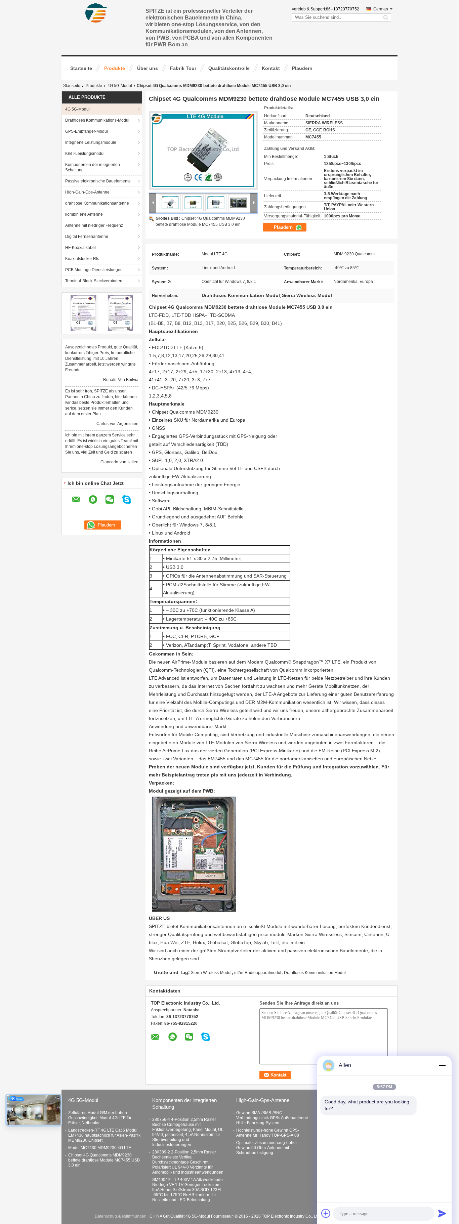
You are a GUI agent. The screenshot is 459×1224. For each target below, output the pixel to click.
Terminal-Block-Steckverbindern (94, 281)
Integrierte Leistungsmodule (90, 142)
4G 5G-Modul (120, 85)
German (380, 9)
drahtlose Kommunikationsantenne (97, 203)
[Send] (442, 1213)
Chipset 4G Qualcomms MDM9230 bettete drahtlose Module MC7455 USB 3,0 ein (104, 1160)
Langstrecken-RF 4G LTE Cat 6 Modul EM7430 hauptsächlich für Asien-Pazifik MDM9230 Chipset (104, 1135)
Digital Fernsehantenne (86, 236)
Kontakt (271, 68)
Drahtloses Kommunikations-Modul (97, 120)
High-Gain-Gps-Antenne (87, 192)
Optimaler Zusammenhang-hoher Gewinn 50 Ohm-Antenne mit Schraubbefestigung (266, 1147)
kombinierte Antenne (84, 214)
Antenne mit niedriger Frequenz (94, 225)
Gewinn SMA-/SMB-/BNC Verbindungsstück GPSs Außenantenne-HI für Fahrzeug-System (272, 1117)
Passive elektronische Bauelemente (98, 181)
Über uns (147, 68)
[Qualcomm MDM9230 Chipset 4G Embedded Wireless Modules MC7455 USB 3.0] (203, 150)
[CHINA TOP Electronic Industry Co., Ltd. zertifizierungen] (83, 312)
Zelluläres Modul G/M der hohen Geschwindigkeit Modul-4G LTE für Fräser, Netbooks (99, 1117)
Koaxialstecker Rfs (82, 258)
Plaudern (302, 68)
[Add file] (326, 1213)
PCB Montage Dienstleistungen (94, 269)
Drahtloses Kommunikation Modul (315, 972)
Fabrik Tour (183, 68)
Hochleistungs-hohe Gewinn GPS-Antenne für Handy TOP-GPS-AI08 (267, 1133)
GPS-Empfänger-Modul (86, 131)
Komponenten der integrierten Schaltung (92, 167)
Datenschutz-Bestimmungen (121, 1216)
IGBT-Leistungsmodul (85, 153)
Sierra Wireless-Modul (211, 972)
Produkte (114, 68)
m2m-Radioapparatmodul (257, 972)
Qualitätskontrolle (229, 68)
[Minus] (442, 1065)
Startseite (81, 68)
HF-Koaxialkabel (80, 247)
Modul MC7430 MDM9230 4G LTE (99, 1147)
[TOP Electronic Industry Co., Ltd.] (96, 13)
